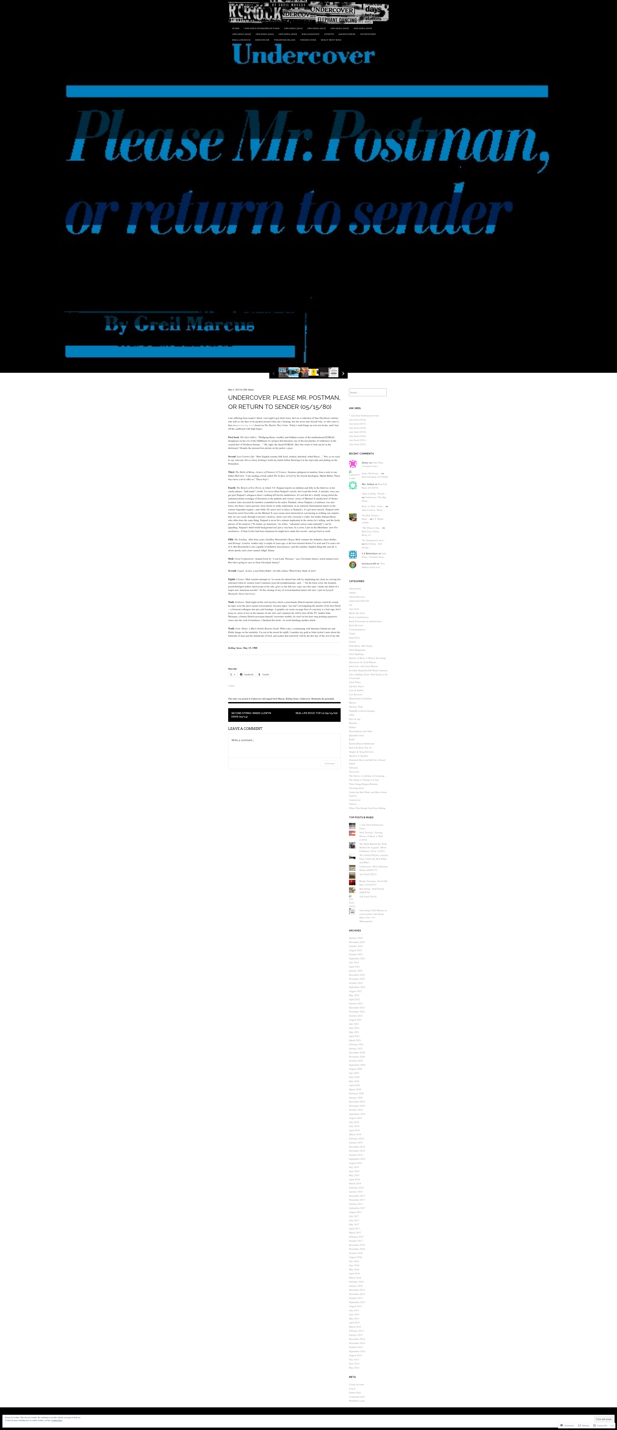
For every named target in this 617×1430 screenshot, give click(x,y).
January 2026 (356, 937)
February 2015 (356, 1330)
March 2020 (355, 1089)
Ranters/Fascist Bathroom (361, 743)
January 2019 (356, 1142)
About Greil (355, 588)
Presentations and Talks (360, 731)
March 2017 (355, 1232)
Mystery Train (356, 706)
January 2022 (356, 1003)
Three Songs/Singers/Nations (363, 784)
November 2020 (357, 1056)
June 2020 (354, 1077)
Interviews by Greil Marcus (362, 662)
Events (329, 34)
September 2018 (357, 1158)
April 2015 (354, 1322)
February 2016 (356, 1281)
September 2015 (357, 1302)
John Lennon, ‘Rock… (373, 509)
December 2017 (357, 1195)
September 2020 (357, 1064)
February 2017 (356, 1236)
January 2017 (356, 1240)
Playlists (353, 723)
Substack (353, 767)
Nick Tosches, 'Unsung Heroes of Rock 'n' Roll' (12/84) (371, 836)
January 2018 (356, 1191)
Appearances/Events (359, 600)
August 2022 (355, 991)
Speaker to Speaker (358, 755)
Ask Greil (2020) (241, 34)
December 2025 (357, 942)
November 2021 (357, 1011)
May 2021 (354, 1032)
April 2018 (354, 1179)
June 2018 (354, 1171)
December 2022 (357, 974)
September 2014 (357, 1351)
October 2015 (356, 1298)
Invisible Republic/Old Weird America (368, 670)
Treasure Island (284, 40)
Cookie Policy (57, 1420)
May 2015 (354, 1318)
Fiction (352, 641)
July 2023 (354, 962)
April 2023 (354, 966)
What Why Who (331, 40)
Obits (351, 714)
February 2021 (356, 1044)
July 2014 (354, 1359)
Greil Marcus (279, 698)
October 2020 (356, 1060)
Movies (352, 702)
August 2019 (355, 1117)
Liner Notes (355, 682)
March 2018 (355, 1183)
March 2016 (355, 1277)
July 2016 (354, 1261)
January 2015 (356, 1334)
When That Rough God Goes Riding (367, 808)
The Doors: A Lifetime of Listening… (368, 775)
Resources (262, 40)
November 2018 (357, 1150)
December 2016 (357, 1244)
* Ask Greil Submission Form (261, 28)
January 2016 (356, 1285)
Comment (329, 763)
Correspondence (357, 629)
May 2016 (354, 1269)
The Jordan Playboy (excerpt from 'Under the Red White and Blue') (373, 858)
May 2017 (354, 1224)
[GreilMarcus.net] (308, 23)
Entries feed (355, 1392)
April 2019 (354, 1130)
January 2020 (356, 1097)
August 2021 (355, 1019)
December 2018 (357, 1146)
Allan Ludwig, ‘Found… (374, 493)
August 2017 (355, 1212)
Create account (356, 1384)
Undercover (308, 40)
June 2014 (354, 1363)
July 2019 (354, 1122)
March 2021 (355, 1040)
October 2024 (356, 946)
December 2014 (357, 1338)
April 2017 (354, 1228)
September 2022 (357, 987)
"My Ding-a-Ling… (372, 527)
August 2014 (355, 1355)
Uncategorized (356, 788)
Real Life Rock (241, 40)
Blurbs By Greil (357, 613)
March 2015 (355, 1326)
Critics (352, 633)
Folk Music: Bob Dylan (360, 645)
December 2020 (357, 1052)
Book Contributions (359, 617)
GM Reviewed (346, 34)
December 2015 (357, 1289)
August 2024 (355, 950)
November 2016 (357, 1248)
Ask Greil (354, 608)
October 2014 (356, 1347)
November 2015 (357, 1294)
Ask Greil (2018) (339, 28)
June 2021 (354, 1027)
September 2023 (357, 958)
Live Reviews (355, 694)
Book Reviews (356, 625)
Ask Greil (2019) (362, 28)
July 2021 (354, 1023)
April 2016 (354, 1273)
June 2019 (354, 1126)
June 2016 (354, 1265)
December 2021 (357, 1007)
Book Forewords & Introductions (365, 621)
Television (354, 771)
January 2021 (356, 1048)
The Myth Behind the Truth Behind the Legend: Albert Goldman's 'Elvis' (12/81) (373, 847)
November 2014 (357, 1343)
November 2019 (357, 1105)
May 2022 (354, 995)
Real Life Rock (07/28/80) (375, 476)
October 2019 (356, 1109)
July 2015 (354, 1310)
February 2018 (356, 1187)
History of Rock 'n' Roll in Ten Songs (367, 658)
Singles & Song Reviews (361, 751)
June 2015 (354, 1314)
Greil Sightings (356, 654)
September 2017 (357, 1208)
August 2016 (355, 1257)
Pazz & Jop (354, 719)
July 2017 (354, 1216)
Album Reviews (357, 596)
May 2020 (354, 1081)
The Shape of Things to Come (364, 779)
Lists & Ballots (356, 690)
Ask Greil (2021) (264, 34)
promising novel (246, 425)
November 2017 (357, 1199)
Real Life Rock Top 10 (360, 747)
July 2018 (354, 1167)
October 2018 (356, 1154)
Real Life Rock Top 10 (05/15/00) (316, 713)
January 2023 (356, 970)
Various (353, 803)
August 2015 (355, 1306)
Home (235, 28)
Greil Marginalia (357, 649)
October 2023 (356, 954)
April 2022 (354, 999)
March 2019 (355, 1134)
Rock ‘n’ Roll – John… (373, 506)
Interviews (368, 34)
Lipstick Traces (356, 686)
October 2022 (356, 983)
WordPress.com (357, 1400)
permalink (329, 698)
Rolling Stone (292, 698)
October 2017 (356, 1203)
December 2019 (357, 1101)
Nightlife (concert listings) (362, 710)
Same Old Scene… (371, 473)
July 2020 (354, 1073)
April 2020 (354, 1085)
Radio (352, 739)
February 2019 (356, 1138)
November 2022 (357, 978)
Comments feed (357, 1396)
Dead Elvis (354, 637)
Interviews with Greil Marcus (363, 666)
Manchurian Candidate (360, 698)
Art (350, 604)
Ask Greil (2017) (316, 28)
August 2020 (355, 1068)
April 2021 (354, 1036)
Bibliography (311, 34)
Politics (352, 727)
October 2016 (356, 1253)
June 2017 (354, 1220)
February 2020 (356, 1093)
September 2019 (357, 1113)
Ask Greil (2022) (287, 34)
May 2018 (354, 1175)
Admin (352, 592)
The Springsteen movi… (374, 540)
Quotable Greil (356, 735)
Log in (352, 1388)
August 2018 (355, 1163)
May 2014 (354, 1367)
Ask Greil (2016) (293, 28)
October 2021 (356, 1015)
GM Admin (248, 389)
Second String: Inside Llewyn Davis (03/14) (251, 715)
